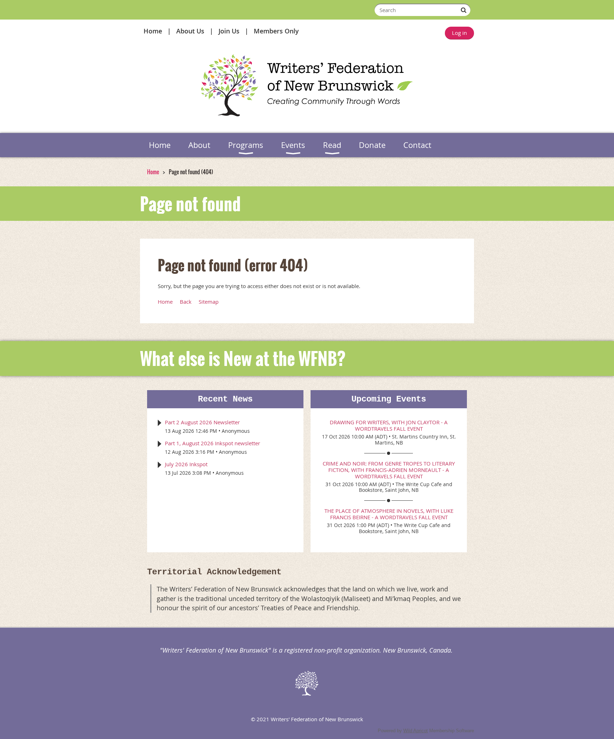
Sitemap (209, 301)
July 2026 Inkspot (186, 464)
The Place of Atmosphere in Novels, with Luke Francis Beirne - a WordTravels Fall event (388, 514)
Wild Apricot (415, 730)
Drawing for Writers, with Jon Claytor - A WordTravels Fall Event (389, 425)
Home (153, 31)
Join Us (229, 31)
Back (186, 301)
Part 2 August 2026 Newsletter (202, 422)
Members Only (276, 31)
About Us (190, 31)
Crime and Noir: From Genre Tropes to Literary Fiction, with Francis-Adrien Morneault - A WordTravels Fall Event (389, 470)
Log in (459, 32)
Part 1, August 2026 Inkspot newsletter (212, 443)
